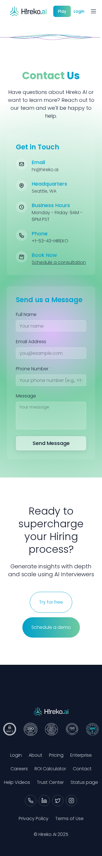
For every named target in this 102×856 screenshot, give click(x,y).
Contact (82, 768)
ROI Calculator (50, 768)
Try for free (51, 602)
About (35, 755)
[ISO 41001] (72, 729)
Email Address (31, 341)
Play (62, 11)
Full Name (26, 314)
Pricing (56, 755)
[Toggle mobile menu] (93, 11)
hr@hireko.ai (45, 169)
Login (79, 11)
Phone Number (32, 368)
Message (26, 396)
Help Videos (17, 782)
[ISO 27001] (30, 729)
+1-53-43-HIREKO (50, 241)
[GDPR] (92, 729)
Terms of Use (69, 818)
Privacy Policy (33, 818)
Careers (19, 768)
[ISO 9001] (51, 729)
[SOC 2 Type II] (9, 729)
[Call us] (30, 800)
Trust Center (50, 782)
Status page (84, 782)
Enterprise (81, 755)
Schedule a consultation (59, 262)
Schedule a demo (51, 627)
